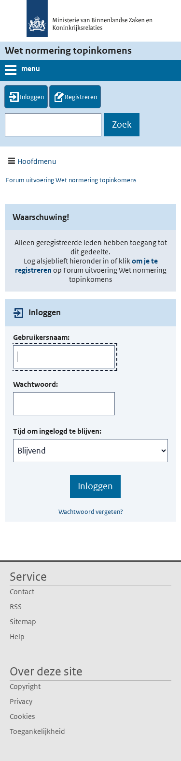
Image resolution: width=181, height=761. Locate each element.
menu (30, 68)
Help (17, 636)
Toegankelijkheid (37, 731)
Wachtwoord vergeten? (90, 512)
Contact (22, 591)
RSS (16, 606)
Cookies (22, 716)
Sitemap (23, 621)
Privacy (21, 701)
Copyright (25, 686)
